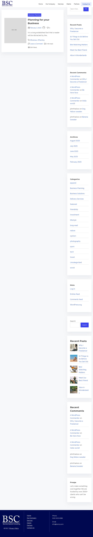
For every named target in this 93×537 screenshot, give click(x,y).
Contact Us (30, 528)
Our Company (31, 518)
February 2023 (75, 162)
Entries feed (75, 294)
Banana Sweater (76, 466)
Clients (29, 523)
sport (72, 246)
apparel (73, 183)
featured (73, 204)
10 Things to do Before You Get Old (83, 359)
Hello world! (75, 448)
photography (75, 241)
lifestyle (73, 220)
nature (72, 231)
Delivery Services (77, 199)
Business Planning (35, 15)
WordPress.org (76, 305)
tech (72, 252)
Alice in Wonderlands (78, 55)
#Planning (41, 40)
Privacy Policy (14, 528)
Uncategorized (76, 262)
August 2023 (75, 141)
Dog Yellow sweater (78, 457)
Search (73, 321)
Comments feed (76, 299)
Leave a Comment (36, 44)
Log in (72, 289)
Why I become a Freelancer (83, 348)
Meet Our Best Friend (78, 50)
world (72, 268)
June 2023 (74, 151)
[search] (86, 8)
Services (30, 520)
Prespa (73, 482)
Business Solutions (77, 193)
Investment (74, 215)
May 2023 (74, 157)
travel (72, 257)
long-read (74, 225)
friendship (74, 209)
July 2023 (73, 146)
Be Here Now (75, 436)
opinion (73, 236)
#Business (33, 40)
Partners (29, 525)
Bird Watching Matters (79, 45)
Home (29, 515)
